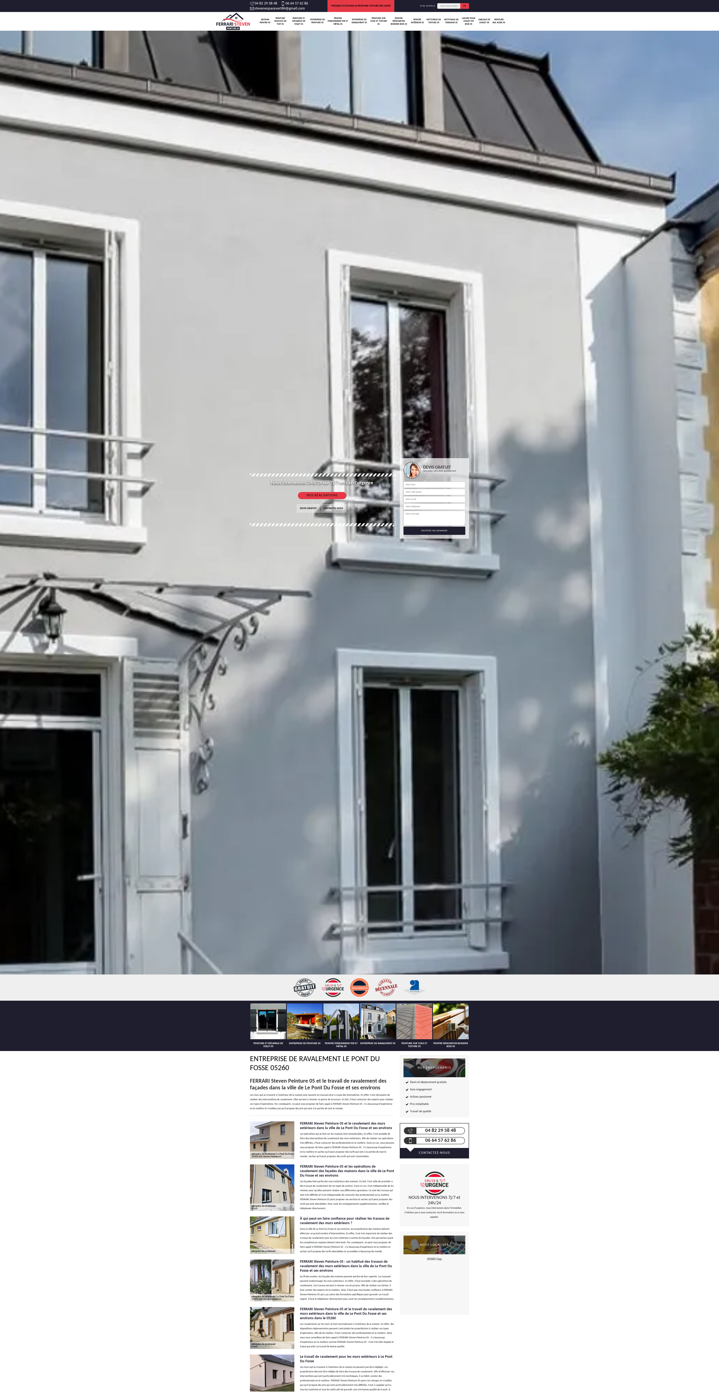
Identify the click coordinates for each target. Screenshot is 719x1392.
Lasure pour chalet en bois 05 (468, 21)
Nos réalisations (322, 495)
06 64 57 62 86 (297, 3)
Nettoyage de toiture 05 (434, 21)
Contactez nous (333, 508)
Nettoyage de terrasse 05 (451, 21)
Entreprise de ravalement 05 (359, 21)
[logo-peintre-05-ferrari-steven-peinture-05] (233, 21)
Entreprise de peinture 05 (317, 21)
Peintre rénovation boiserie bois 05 (399, 21)
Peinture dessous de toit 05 (280, 21)
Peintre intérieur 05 (417, 21)
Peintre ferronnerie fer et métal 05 (338, 21)
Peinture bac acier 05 (499, 21)
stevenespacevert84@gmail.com (280, 8)
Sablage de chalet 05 (484, 21)
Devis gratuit (308, 508)
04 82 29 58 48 (266, 3)
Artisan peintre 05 (265, 21)
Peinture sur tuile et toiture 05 (378, 21)
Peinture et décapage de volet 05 (298, 21)
